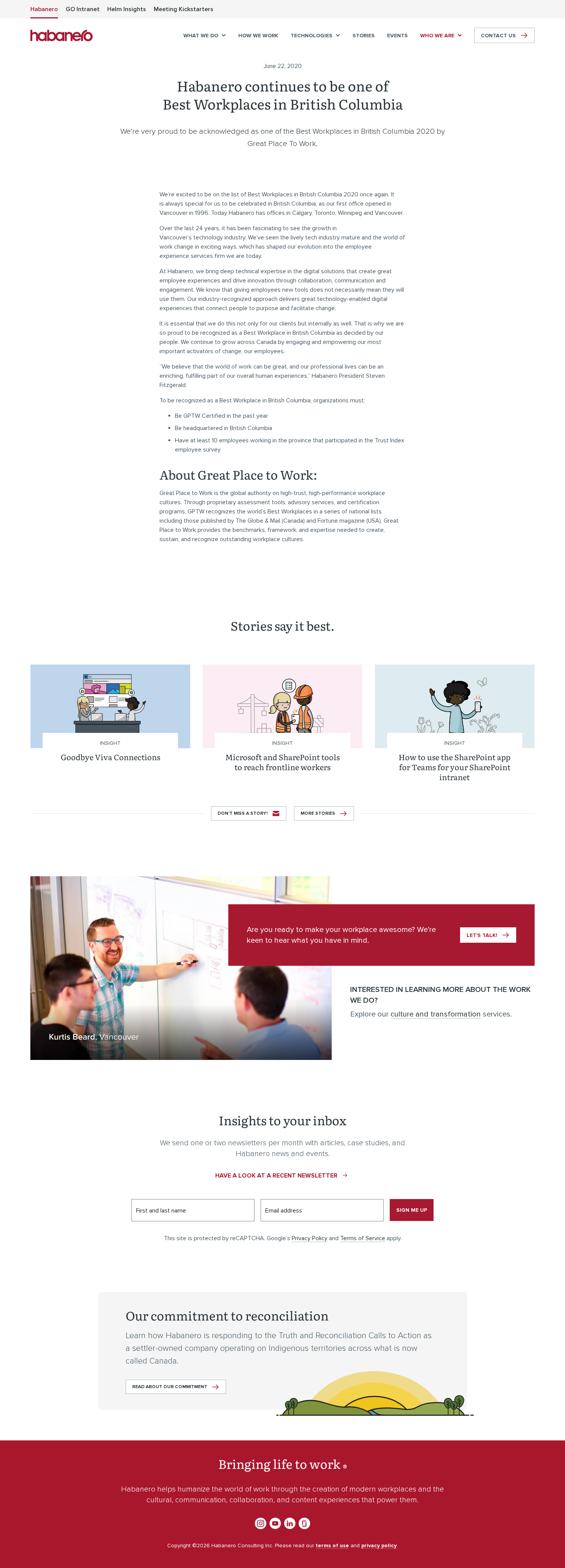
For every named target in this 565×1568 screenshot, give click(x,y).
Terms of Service (362, 1238)
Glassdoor (304, 1523)
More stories (318, 813)
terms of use (332, 1545)
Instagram (260, 1523)
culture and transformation (436, 1014)
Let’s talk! (482, 935)
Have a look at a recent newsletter (276, 1175)
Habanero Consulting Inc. (61, 35)
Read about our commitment (169, 1387)
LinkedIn (290, 1523)
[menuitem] (44, 9)
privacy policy (379, 1545)
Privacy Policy (309, 1238)
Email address (283, 1210)
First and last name (161, 1210)
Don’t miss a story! (243, 813)
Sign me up (411, 1210)
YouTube (275, 1523)
